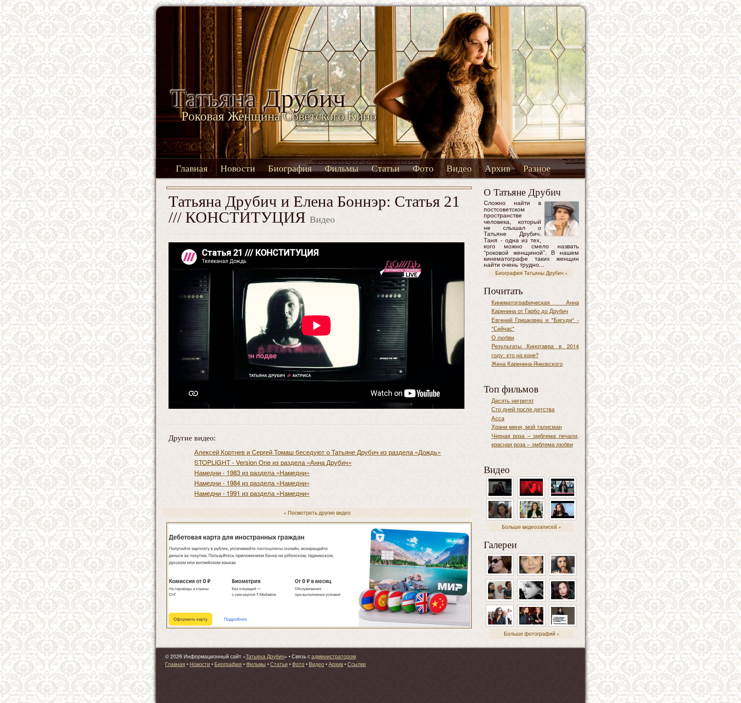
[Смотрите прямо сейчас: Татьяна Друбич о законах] (562, 487)
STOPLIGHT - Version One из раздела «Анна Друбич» (273, 462)
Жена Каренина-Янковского (527, 363)
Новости (237, 168)
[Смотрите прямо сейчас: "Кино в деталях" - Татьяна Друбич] (531, 509)
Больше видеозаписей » (531, 526)
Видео (459, 168)
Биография (290, 168)
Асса (497, 418)
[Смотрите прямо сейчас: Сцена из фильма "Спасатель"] (500, 509)
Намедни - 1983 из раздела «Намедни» (252, 472)
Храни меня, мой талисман (526, 426)
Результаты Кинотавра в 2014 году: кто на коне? (535, 350)
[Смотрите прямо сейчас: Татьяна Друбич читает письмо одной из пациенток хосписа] (562, 509)
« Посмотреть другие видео (317, 512)
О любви (502, 337)
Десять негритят (512, 400)
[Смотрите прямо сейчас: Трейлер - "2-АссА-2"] (531, 487)
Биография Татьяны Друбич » (531, 272)
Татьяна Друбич (265, 656)
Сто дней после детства (522, 409)
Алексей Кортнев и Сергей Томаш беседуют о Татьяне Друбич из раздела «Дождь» (317, 451)
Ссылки (356, 663)
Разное (537, 168)
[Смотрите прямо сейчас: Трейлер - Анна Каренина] (500, 487)
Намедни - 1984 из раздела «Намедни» (252, 482)
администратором (333, 656)
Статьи (385, 168)
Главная (192, 168)
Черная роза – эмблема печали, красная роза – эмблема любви (535, 439)
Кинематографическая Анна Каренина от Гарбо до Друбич (535, 306)
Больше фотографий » (531, 633)
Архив (497, 168)
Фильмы (341, 168)
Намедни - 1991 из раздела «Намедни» (252, 493)
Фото (423, 168)
